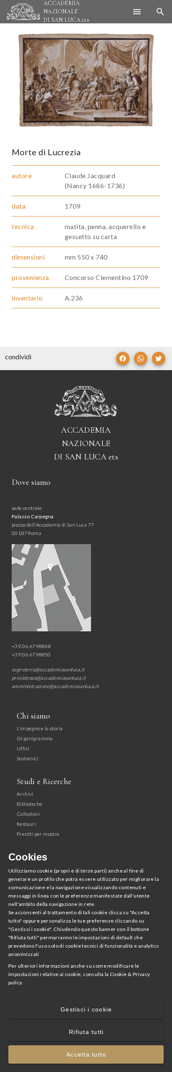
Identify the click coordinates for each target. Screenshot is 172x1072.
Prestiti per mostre (38, 834)
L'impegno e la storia (40, 728)
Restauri (26, 824)
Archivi (25, 794)
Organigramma (35, 738)
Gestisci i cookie (86, 1009)
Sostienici (27, 758)
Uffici (23, 748)
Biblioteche (29, 804)
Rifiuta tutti (86, 1032)
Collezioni (28, 814)
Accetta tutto (86, 1054)
